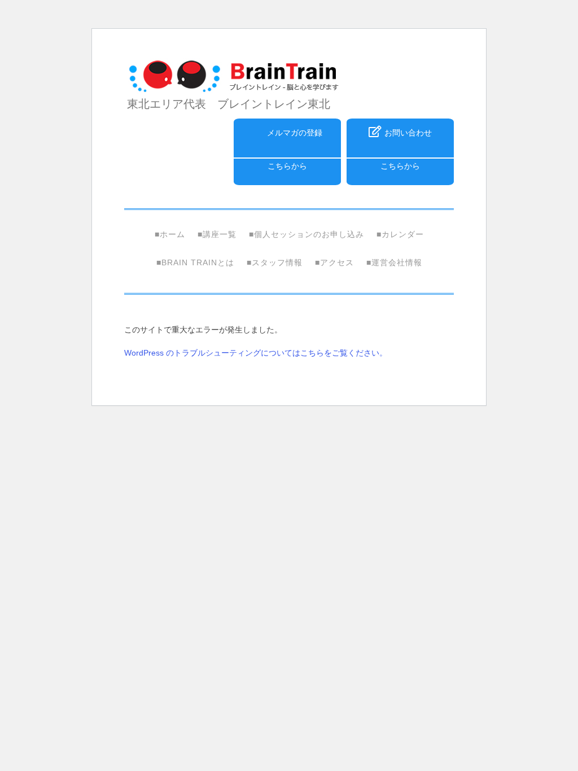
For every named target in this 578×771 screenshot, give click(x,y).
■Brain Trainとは (195, 262)
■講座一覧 (217, 234)
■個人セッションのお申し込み (306, 234)
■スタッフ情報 (275, 262)
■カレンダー (400, 234)
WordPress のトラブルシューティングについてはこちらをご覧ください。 (255, 352)
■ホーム (170, 234)
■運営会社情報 (394, 262)
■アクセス (334, 262)
